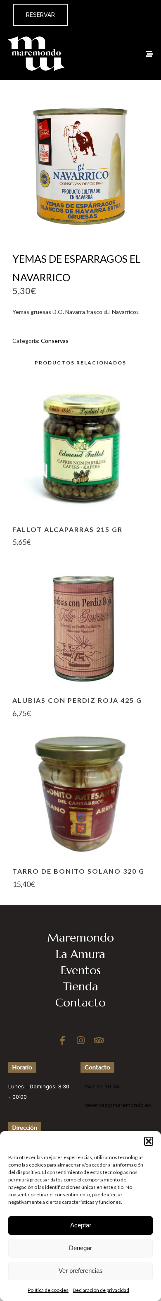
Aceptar (80, 1225)
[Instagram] (80, 1040)
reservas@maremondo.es (118, 1105)
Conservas (55, 340)
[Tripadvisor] (99, 1040)
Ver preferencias (81, 1270)
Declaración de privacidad (101, 1290)
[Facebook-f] (62, 1040)
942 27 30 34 (102, 1086)
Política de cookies (48, 1290)
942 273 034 (130, 14)
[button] (148, 1141)
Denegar (80, 1247)
